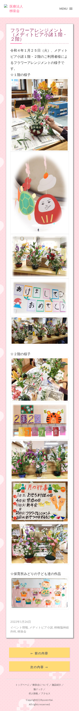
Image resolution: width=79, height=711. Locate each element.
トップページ (22, 684)
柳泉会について (40, 684)
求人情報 (33, 693)
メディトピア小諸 (41, 627)
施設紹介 (56, 684)
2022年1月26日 (20, 621)
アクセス (45, 693)
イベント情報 (19, 627)
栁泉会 (21, 631)
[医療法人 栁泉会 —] (39, 8)
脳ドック (38, 689)
